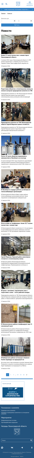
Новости (9, 13)
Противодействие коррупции (9, 422)
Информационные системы (8, 420)
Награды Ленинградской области (14, 426)
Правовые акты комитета (8, 410)
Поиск (18, 25)
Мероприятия (6, 417)
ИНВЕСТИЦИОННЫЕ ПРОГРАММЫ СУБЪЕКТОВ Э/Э (16, 9)
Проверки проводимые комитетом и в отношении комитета (15, 413)
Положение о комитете (10, 408)
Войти (21, 456)
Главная (3, 13)
